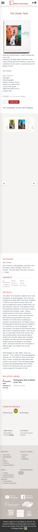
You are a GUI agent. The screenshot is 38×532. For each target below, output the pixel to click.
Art (4, 459)
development (11, 108)
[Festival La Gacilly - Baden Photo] (27, 504)
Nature (5, 461)
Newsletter (25, 459)
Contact (5, 473)
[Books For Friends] (12, 504)
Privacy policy (7, 481)
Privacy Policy (18, 528)
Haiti (23, 108)
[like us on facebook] (27, 497)
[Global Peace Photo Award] (20, 513)
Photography (7, 457)
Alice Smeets (7, 262)
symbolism (29, 108)
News (24, 457)
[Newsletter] (11, 497)
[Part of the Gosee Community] (29, 513)
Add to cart (14, 102)
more (7, 272)
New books (6, 455)
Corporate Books (8, 465)
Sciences (6, 463)
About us (25, 455)
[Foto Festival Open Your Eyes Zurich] (10, 513)
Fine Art (18, 108)
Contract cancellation (9, 483)
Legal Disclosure (8, 475)
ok (25, 528)
